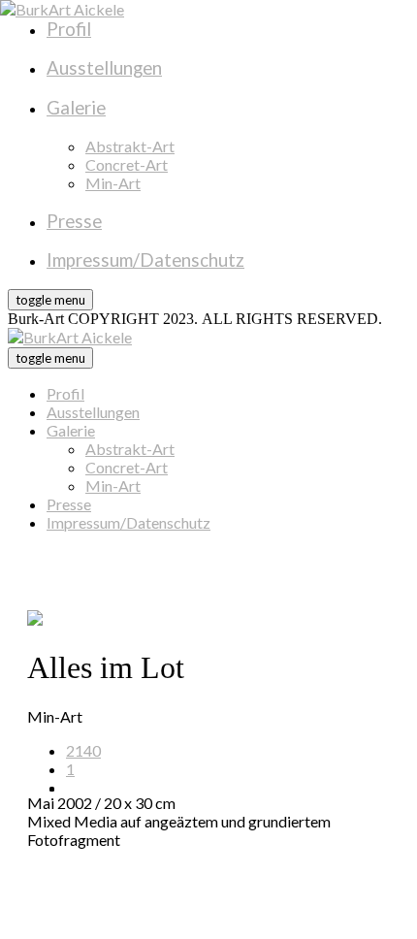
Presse (69, 504)
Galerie (71, 430)
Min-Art (113, 485)
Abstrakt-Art (130, 448)
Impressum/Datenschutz (128, 522)
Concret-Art (126, 467)
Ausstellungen (93, 412)
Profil (65, 393)
